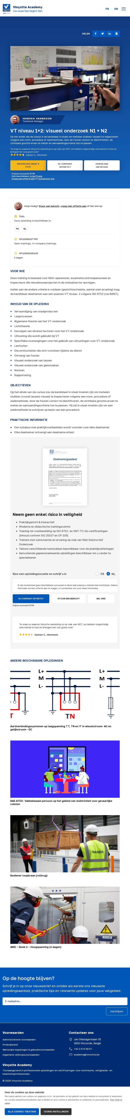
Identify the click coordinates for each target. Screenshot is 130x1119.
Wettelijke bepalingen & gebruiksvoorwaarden (29, 1049)
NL (24, 228)
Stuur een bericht (49, 206)
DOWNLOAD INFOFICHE (102, 165)
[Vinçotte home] (6, 9)
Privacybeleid (10, 1044)
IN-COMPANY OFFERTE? (65, 165)
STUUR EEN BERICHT (69, 598)
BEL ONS (101, 598)
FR (107, 8)
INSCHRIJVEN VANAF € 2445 (28, 165)
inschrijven (116, 1011)
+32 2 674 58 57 (83, 1048)
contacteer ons (46, 178)
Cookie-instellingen (56, 1111)
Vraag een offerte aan (23, 178)
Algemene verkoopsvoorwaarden (21, 1054)
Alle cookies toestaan (22, 1111)
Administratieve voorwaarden (19, 1039)
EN (116, 8)
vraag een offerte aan (73, 206)
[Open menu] (123, 9)
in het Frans (36, 176)
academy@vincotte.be (86, 1054)
